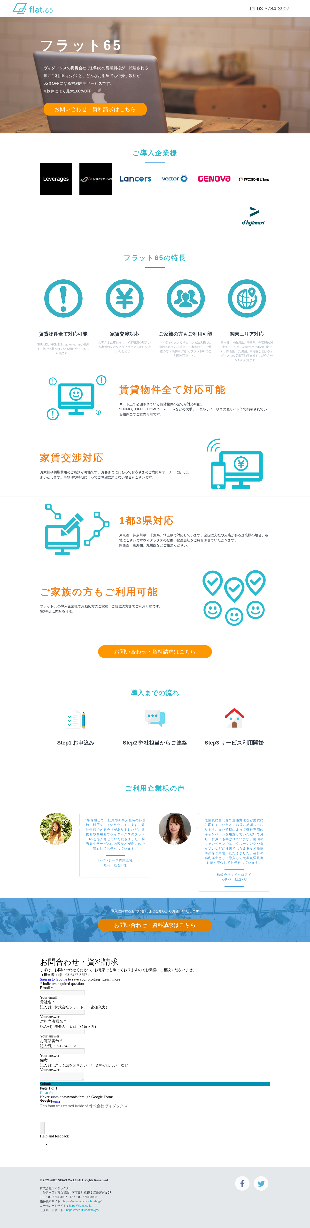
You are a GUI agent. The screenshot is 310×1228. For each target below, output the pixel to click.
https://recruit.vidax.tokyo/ (82, 1210)
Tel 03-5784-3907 (269, 9)
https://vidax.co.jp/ (80, 1205)
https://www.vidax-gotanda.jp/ (82, 1201)
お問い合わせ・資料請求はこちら (95, 109)
